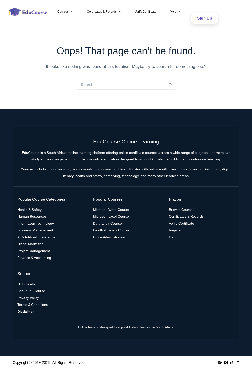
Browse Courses (181, 210)
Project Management (33, 251)
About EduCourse (31, 291)
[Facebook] (220, 362)
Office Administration (109, 237)
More (173, 11)
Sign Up (204, 18)
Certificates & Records (102, 11)
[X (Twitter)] (226, 362)
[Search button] (170, 85)
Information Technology (35, 223)
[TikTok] (232, 362)
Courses (63, 11)
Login (173, 237)
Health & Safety (29, 210)
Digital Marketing (30, 244)
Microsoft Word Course (111, 210)
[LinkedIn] (237, 362)
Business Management (35, 230)
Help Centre (26, 284)
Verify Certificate (145, 11)
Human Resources (32, 216)
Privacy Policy (28, 298)
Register (175, 230)
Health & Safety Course (111, 230)
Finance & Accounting (34, 258)
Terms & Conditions (32, 305)
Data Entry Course (107, 223)
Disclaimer (25, 311)
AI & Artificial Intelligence (36, 237)
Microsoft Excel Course (111, 216)
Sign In (203, 5)
